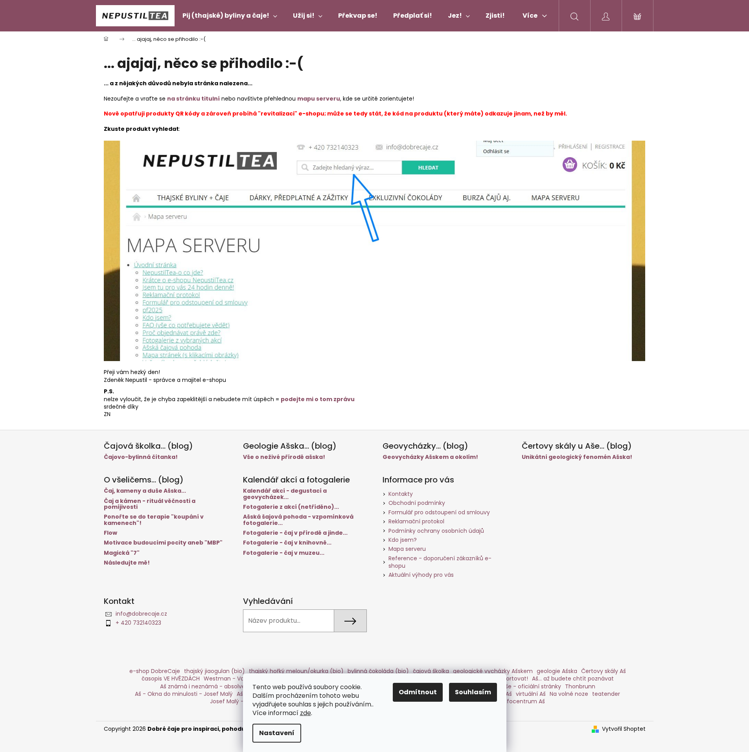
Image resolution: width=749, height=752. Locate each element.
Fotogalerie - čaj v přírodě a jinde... (295, 533)
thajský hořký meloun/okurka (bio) (296, 671)
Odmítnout (418, 692)
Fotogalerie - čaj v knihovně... (287, 543)
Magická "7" (122, 553)
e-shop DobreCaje (154, 671)
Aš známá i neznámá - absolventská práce (219, 686)
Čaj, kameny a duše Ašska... (145, 491)
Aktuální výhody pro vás (421, 575)
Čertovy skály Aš (603, 671)
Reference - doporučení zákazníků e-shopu (439, 562)
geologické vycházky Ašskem (493, 671)
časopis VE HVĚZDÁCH (171, 678)
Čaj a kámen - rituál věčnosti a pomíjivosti (149, 504)
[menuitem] (230, 15)
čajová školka (431, 671)
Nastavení (276, 732)
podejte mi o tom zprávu (318, 399)
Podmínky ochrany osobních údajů (436, 531)
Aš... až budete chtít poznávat (573, 678)
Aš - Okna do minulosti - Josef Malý (184, 694)
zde (305, 712)
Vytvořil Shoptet (624, 729)
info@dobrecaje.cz (141, 614)
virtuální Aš (531, 694)
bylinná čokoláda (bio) (378, 671)
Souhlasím (473, 692)
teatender (606, 694)
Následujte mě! (127, 563)
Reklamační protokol (416, 521)
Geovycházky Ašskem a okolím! (430, 457)
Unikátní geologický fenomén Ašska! (577, 457)
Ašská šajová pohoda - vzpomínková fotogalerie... (298, 520)
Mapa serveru (407, 549)
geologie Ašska (557, 671)
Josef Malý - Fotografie (242, 701)
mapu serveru (318, 99)
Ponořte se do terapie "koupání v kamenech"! (154, 520)
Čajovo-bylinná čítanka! (141, 457)
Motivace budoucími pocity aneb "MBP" (163, 543)
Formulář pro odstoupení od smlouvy (439, 512)
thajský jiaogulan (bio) (214, 671)
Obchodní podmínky (416, 503)
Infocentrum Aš (523, 701)
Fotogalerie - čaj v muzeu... (283, 553)
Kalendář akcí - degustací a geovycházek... (285, 494)
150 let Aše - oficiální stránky (522, 686)
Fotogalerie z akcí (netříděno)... (291, 507)
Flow (110, 533)
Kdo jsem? (402, 540)
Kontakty (400, 494)
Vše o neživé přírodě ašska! (284, 457)
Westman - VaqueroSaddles (243, 678)
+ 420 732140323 (138, 623)
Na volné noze (569, 694)
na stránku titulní (193, 99)
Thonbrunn (580, 686)
